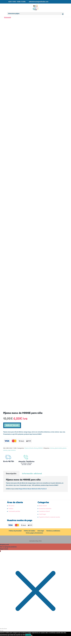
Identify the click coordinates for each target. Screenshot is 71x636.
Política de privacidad (15, 531)
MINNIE (40, 448)
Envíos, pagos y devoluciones (34, 533)
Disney (36, 448)
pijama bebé (58, 448)
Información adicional (32, 473)
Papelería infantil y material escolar (49, 517)
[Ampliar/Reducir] (0, 628)
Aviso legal (40, 531)
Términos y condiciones (53, 531)
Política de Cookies (29, 531)
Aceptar (28, 635)
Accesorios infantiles (45, 508)
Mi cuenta (11, 505)
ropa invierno (12, 450)
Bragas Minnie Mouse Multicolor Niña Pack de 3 (33, 488)
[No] (31, 635)
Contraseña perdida (14, 511)
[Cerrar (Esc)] (6, 628)
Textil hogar (42, 514)
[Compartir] (4, 628)
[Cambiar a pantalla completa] (2, 628)
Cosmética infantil (44, 511)
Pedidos (10, 508)
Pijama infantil (28, 448)
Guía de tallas (12, 425)
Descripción (11, 473)
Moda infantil (43, 505)
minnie (52, 448)
